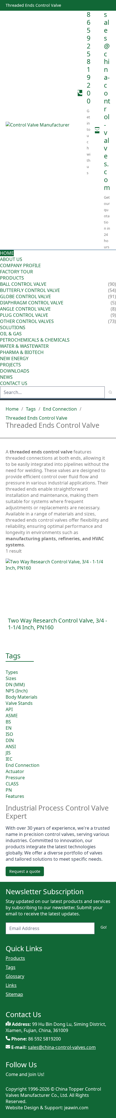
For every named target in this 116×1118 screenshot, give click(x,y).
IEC (9, 759)
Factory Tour (16, 272)
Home (7, 253)
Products (12, 278)
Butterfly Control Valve (30, 290)
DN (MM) (15, 684)
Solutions (12, 327)
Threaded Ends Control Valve (36, 418)
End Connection (60, 409)
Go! (104, 927)
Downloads (14, 371)
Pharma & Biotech (22, 352)
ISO (9, 734)
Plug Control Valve (24, 315)
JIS (8, 753)
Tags (31, 409)
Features (15, 796)
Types (12, 672)
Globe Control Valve (25, 296)
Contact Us (13, 383)
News (6, 377)
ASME (12, 715)
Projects (10, 365)
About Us (11, 259)
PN (9, 790)
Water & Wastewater (24, 346)
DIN (10, 740)
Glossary (15, 976)
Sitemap (14, 994)
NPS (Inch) (17, 691)
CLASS (12, 784)
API (9, 709)
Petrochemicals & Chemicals (35, 340)
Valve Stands (19, 703)
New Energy (14, 358)
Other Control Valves (27, 321)
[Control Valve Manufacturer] (39, 130)
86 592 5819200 (88, 57)
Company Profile (20, 265)
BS (8, 722)
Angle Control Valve (25, 309)
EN (9, 728)
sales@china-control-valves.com (107, 101)
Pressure (15, 777)
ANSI (11, 746)
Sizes (11, 678)
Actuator (15, 771)
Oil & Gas (11, 334)
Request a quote (24, 871)
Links (11, 985)
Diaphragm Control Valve (31, 303)
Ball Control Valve (23, 284)
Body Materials (21, 697)
